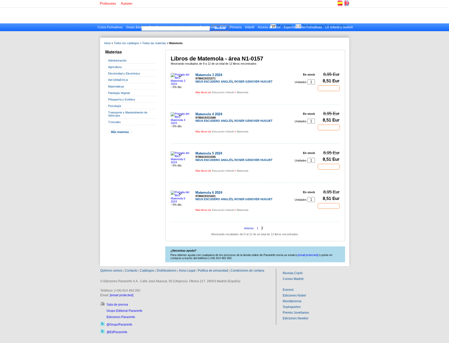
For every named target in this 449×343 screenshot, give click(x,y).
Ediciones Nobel (294, 295)
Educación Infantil (223, 92)
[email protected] (121, 295)
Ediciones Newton (295, 318)
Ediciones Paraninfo (121, 317)
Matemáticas (116, 86)
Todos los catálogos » (127, 43)
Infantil (249, 27)
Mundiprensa (292, 301)
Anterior (249, 228)
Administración (117, 60)
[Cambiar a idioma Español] (340, 6)
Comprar (328, 88)
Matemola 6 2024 (208, 192)
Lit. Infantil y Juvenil (339, 27)
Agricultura (115, 67)
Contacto (131, 270)
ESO (223, 27)
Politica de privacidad (213, 270)
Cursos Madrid (293, 279)
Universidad (187, 27)
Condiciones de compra (247, 270)
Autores (127, 3)
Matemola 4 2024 (208, 114)
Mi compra (284, 26)
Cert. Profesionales (162, 27)
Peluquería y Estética (121, 99)
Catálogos (147, 270)
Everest (288, 290)
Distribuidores (166, 270)
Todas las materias (154, 43)
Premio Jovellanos (296, 312)
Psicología (114, 105)
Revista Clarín (293, 273)
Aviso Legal (187, 270)
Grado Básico (135, 27)
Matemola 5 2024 (208, 153)
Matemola (242, 92)
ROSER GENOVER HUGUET (253, 81)
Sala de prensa (117, 304)
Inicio (107, 43)
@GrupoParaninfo (119, 324)
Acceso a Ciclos (269, 27)
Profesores (108, 3)
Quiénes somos (111, 270)
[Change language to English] (346, 6)
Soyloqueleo (292, 307)
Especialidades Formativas (303, 27)
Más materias (120, 131)
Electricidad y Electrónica (124, 73)
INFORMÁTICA (118, 80)
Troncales (114, 122)
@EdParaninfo (117, 332)
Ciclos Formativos (110, 27)
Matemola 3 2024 (208, 75)
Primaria (236, 27)
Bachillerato (208, 27)
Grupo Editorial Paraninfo (124, 311)
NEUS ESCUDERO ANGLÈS (214, 81)
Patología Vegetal (119, 93)
